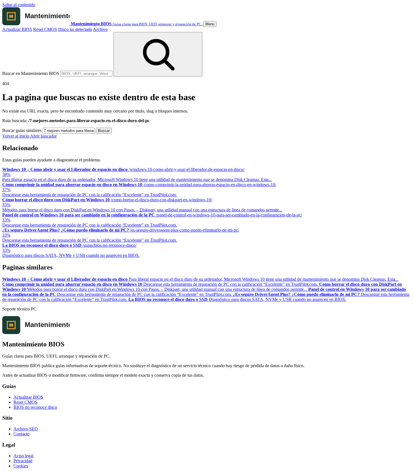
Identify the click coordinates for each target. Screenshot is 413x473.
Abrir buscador (43, 136)
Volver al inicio (16, 136)
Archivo (100, 29)
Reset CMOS (45, 29)
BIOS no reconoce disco (35, 407)
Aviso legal (23, 455)
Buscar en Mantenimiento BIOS (30, 73)
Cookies (20, 465)
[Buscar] (158, 54)
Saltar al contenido (18, 4)
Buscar (104, 131)
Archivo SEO (25, 428)
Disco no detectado (75, 29)
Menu (209, 24)
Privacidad (22, 460)
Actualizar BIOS (17, 29)
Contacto (21, 433)
